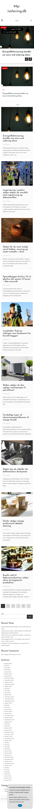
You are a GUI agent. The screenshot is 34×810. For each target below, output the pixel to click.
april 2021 (7, 777)
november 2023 (9, 718)
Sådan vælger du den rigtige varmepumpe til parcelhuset (14, 390)
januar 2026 (8, 679)
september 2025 (9, 687)
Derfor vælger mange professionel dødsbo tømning (13, 526)
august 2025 (8, 689)
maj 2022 (7, 750)
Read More (10, 62)
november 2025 (9, 683)
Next (30, 62)
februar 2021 (8, 781)
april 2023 (7, 729)
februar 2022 (8, 756)
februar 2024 (8, 714)
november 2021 (9, 762)
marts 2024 (8, 712)
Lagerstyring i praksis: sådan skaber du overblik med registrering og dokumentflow (17, 55)
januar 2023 (8, 733)
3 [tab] (18, 107)
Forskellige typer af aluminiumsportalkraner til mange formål (16, 420)
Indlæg (6, 794)
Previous (26, 62)
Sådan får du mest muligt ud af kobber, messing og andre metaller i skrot (15, 252)
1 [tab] (15, 107)
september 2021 (9, 766)
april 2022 (7, 752)
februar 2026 (8, 677)
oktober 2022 (8, 739)
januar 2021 (8, 783)
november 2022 (9, 737)
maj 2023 (7, 727)
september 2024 (9, 704)
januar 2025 (8, 697)
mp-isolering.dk (11, 32)
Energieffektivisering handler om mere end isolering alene (13, 141)
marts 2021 (8, 779)
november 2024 (9, 702)
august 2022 (8, 743)
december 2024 (9, 700)
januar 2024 (8, 716)
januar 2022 (8, 758)
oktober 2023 (8, 720)
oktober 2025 (8, 685)
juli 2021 (7, 770)
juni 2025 (7, 691)
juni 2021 (7, 772)
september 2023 (9, 722)
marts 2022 (8, 754)
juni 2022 (7, 747)
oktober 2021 (8, 764)
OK (20, 805)
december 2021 (9, 760)
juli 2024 (7, 708)
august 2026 (8, 666)
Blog (5, 29)
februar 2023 (8, 731)
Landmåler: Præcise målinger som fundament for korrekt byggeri (17, 336)
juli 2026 (7, 668)
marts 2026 (8, 675)
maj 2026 (7, 670)
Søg (2, 616)
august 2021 (8, 768)
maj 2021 (7, 774)
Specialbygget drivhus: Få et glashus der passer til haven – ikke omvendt (17, 282)
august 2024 (8, 706)
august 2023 (8, 725)
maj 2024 (7, 710)
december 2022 (9, 735)
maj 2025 (7, 693)
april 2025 (7, 695)
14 (23, 609)
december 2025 (9, 681)
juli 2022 (7, 745)
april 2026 (7, 672)
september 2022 (9, 741)
